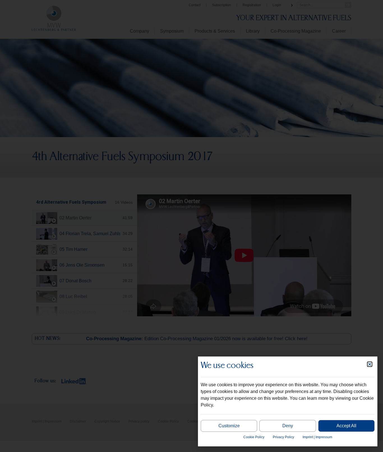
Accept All (346, 425)
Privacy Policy (283, 437)
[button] (370, 364)
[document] (191, 226)
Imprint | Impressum (317, 437)
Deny (287, 425)
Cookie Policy (253, 437)
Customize (229, 425)
